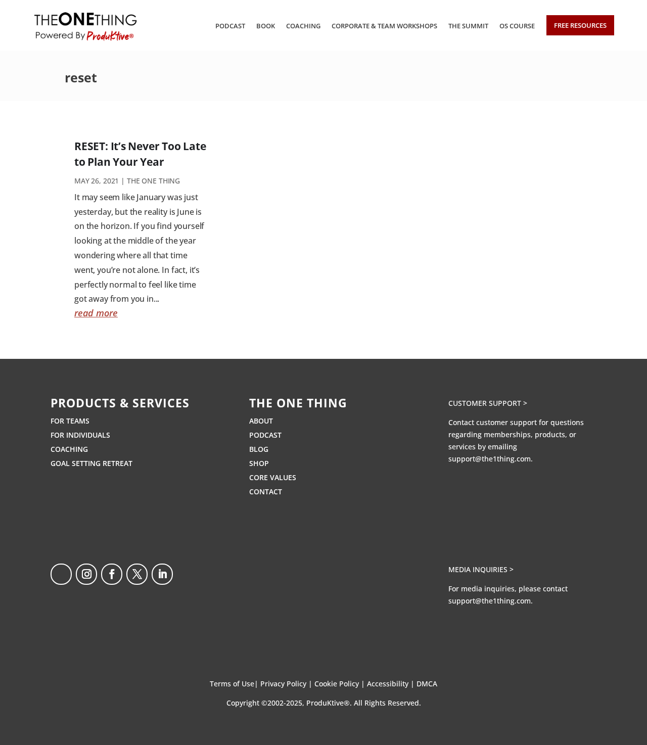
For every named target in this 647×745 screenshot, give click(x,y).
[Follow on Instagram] (86, 574)
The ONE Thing (153, 180)
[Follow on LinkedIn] (162, 574)
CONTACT (265, 491)
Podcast (230, 25)
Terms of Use (232, 683)
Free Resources (580, 25)
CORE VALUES (272, 477)
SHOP (259, 463)
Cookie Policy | (340, 683)
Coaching (303, 25)
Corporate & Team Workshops (384, 25)
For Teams (70, 421)
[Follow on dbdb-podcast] (61, 574)
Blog (258, 449)
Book (265, 25)
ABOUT (261, 421)
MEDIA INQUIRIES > (481, 569)
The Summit (468, 25)
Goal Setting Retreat (91, 463)
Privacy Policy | (287, 683)
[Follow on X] (137, 574)
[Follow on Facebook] (111, 574)
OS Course (517, 25)
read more (96, 313)
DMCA (427, 683)
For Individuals (80, 435)
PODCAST (265, 435)
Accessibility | (392, 683)
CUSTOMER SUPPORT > (487, 403)
